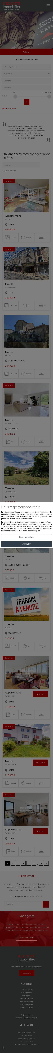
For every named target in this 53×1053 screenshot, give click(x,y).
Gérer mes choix (26, 537)
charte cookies (12, 531)
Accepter (27, 544)
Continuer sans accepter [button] (29, 531)
